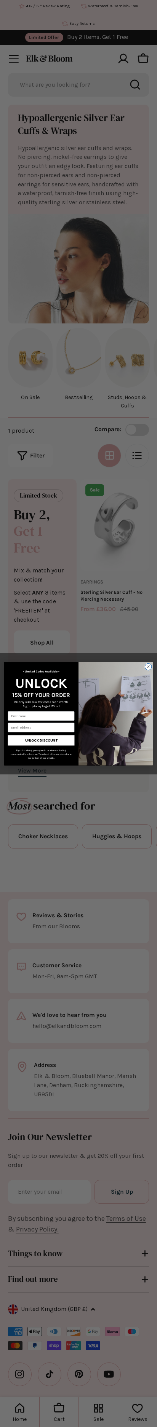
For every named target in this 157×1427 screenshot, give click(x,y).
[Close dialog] (148, 666)
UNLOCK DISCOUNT (41, 740)
